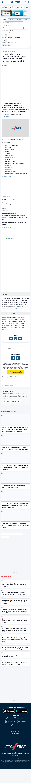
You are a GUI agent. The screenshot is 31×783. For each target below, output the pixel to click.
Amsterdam (5, 534)
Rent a (26, 19)
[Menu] (2, 1)
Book (4, 19)
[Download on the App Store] (13, 358)
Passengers (5, 30)
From (3, 22)
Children (4, 37)
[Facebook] (11, 338)
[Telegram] (20, 338)
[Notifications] (25, 1)
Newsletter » (15, 737)
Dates (3, 28)
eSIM (5, 294)
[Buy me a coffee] (28, 1)
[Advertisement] (15, 83)
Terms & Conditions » (15, 731)
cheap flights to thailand (16, 534)
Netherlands (5, 537)
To (2, 25)
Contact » (15, 735)
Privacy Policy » (15, 733)
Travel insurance (11, 313)
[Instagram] (15, 338)
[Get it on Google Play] (18, 358)
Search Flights (6, 45)
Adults (3, 33)
